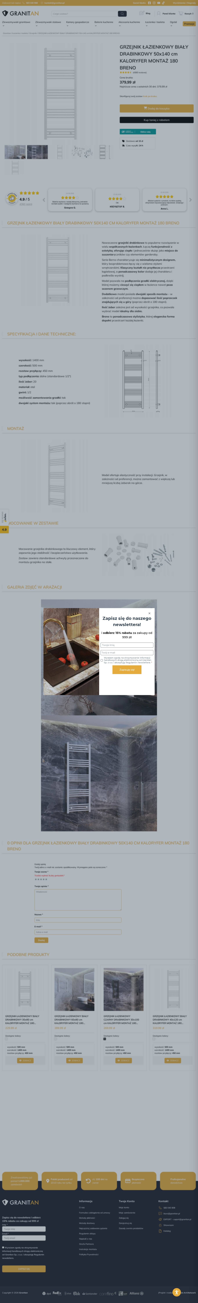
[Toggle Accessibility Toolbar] (176, 1292)
